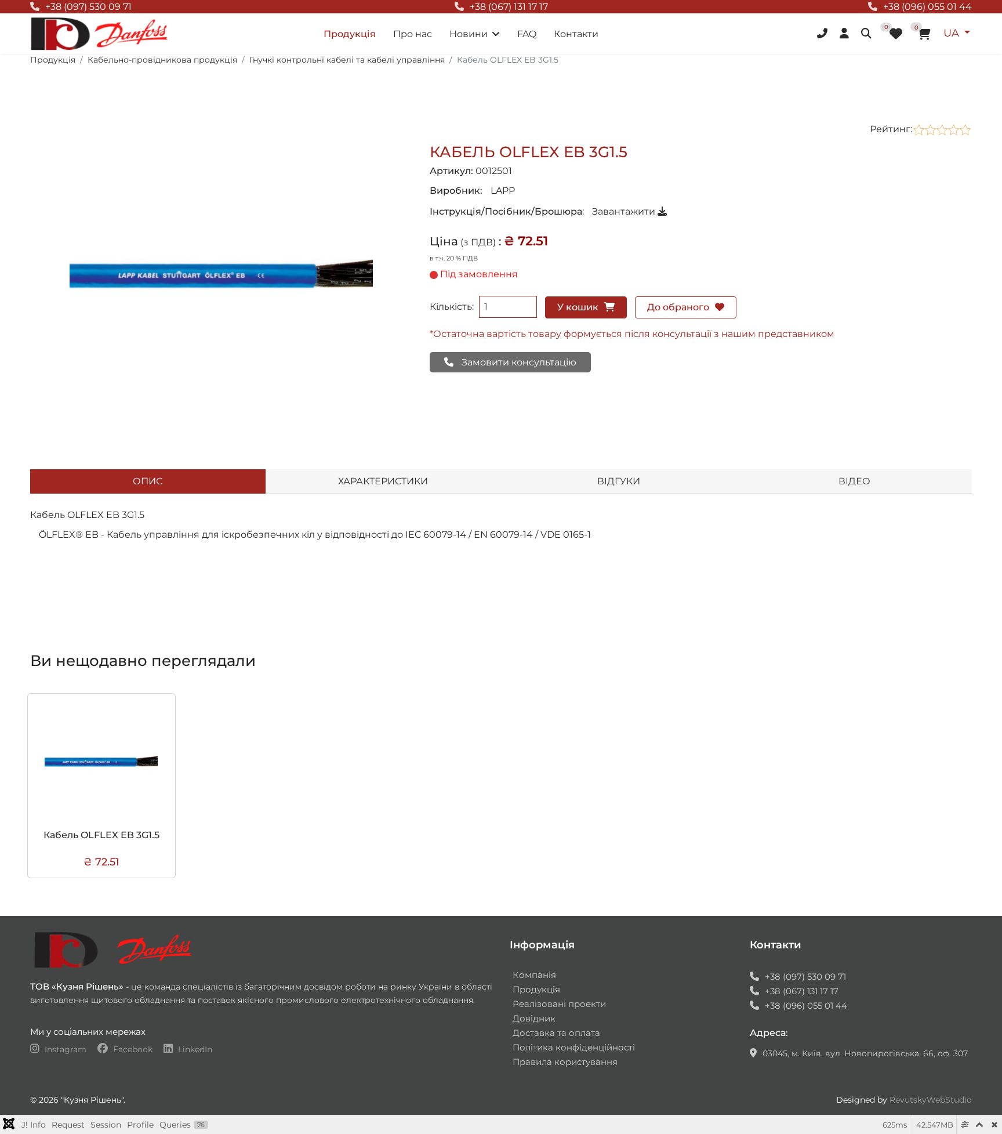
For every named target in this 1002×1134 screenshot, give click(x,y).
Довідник (534, 1018)
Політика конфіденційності (574, 1047)
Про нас (412, 33)
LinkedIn (194, 1049)
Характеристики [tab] (383, 481)
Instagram (65, 1049)
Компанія (534, 974)
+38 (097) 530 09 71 (88, 6)
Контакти (576, 33)
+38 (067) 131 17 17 (509, 6)
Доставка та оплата (556, 1032)
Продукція (350, 33)
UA (952, 33)
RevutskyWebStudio (931, 1100)
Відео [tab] (854, 481)
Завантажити (625, 211)
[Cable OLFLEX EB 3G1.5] (221, 274)
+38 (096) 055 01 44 (927, 6)
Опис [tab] (147, 481)
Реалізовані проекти (559, 1003)
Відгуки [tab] (618, 481)
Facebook (133, 1049)
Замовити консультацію (517, 362)
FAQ (526, 33)
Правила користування (565, 1061)
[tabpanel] (501, 551)
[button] (823, 33)
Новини (468, 33)
